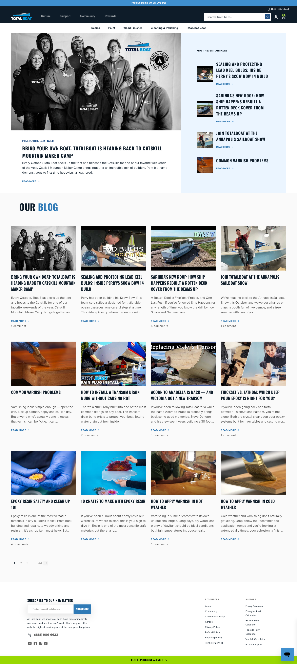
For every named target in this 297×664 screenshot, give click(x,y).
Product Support (254, 644)
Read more (29, 181)
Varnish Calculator (255, 639)
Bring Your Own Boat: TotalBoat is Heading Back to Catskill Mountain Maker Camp (43, 283)
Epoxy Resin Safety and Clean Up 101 (40, 504)
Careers (209, 621)
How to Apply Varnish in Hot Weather (177, 504)
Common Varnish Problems (36, 392)
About (208, 606)
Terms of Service (214, 642)
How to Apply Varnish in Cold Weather (248, 504)
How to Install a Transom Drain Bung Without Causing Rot (110, 395)
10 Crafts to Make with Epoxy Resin (113, 501)
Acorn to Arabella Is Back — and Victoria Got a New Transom (182, 395)
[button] (148, 660)
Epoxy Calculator (254, 606)
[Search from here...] (267, 16)
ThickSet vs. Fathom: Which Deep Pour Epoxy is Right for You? (250, 395)
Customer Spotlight (215, 616)
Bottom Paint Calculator (252, 622)
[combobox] (237, 17)
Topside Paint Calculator (252, 632)
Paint (111, 28)
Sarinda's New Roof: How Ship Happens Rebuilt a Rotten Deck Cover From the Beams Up (179, 283)
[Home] (21, 16)
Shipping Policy (213, 637)
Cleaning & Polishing (164, 28)
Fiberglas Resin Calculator (253, 613)
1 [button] (14, 563)
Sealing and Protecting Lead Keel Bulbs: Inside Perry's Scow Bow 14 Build (112, 283)
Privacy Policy (212, 627)
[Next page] (45, 563)
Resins (95, 28)
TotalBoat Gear (196, 28)
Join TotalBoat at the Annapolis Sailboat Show (250, 280)
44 (40, 563)
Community (211, 611)
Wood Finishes (132, 28)
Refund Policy (212, 632)
